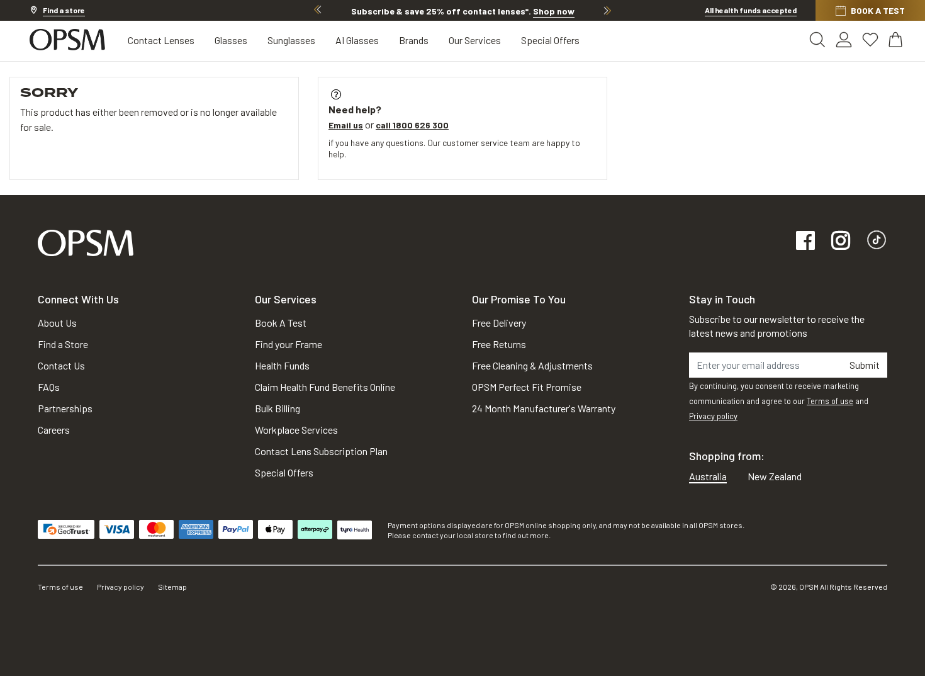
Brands (414, 40)
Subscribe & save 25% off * (463, 11)
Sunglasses (291, 40)
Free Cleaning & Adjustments (532, 365)
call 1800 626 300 (412, 125)
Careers (54, 430)
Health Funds (282, 365)
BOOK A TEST (878, 10)
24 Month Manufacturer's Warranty (543, 408)
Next (607, 10)
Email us (345, 125)
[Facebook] (805, 241)
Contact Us (61, 365)
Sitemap (172, 586)
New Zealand (775, 476)
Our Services (475, 40)
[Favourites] (870, 40)
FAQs (49, 387)
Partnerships (65, 408)
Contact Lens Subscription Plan (321, 451)
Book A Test (280, 323)
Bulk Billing (277, 408)
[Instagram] (841, 241)
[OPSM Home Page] (85, 241)
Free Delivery (499, 323)
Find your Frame (288, 344)
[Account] (844, 39)
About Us (57, 323)
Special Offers (550, 40)
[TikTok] (876, 241)
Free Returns (499, 344)
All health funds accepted (751, 10)
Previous (317, 10)
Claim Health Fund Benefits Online (325, 387)
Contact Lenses (161, 40)
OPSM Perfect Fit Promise (526, 387)
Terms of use (830, 401)
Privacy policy (713, 416)
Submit (864, 365)
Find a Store (63, 344)
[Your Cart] (897, 39)
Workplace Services (296, 430)
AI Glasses (357, 40)
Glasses (231, 40)
